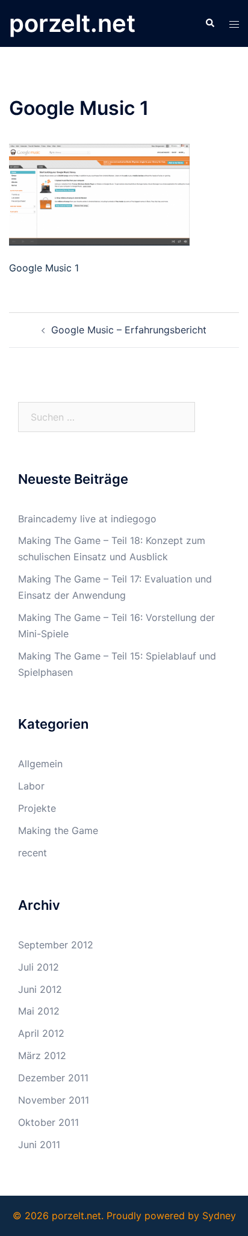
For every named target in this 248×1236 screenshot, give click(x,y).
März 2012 (42, 1055)
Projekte (37, 808)
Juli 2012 (38, 967)
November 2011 (53, 1100)
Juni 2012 (40, 989)
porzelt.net (72, 23)
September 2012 (55, 945)
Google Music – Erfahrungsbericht (128, 330)
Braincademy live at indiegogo (87, 519)
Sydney (219, 1216)
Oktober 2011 (48, 1122)
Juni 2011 (39, 1145)
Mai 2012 (39, 1011)
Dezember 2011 (53, 1078)
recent (32, 853)
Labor (31, 786)
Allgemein (40, 764)
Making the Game (58, 830)
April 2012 (41, 1033)
